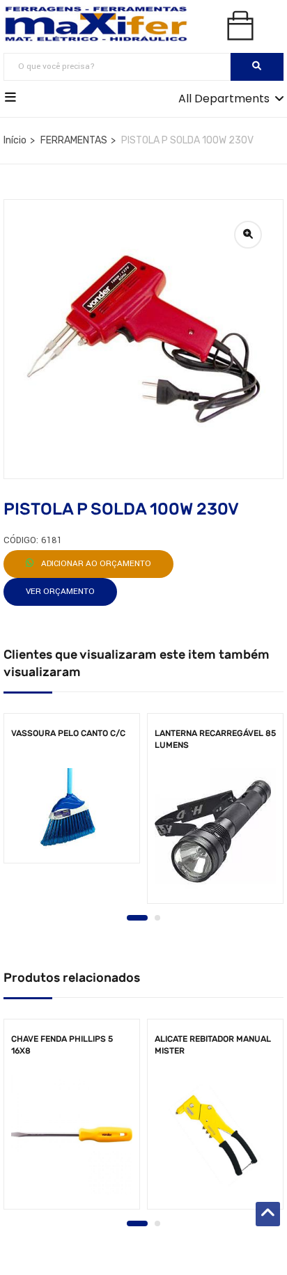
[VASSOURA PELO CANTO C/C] (71, 808)
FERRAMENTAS (73, 140)
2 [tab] (157, 918)
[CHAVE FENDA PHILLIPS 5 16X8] (71, 1134)
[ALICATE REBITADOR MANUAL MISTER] (215, 1134)
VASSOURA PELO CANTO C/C (68, 733)
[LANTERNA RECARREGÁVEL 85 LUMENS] (215, 828)
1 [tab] (137, 918)
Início (14, 140)
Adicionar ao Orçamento (95, 564)
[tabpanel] (72, 793)
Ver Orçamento (60, 591)
